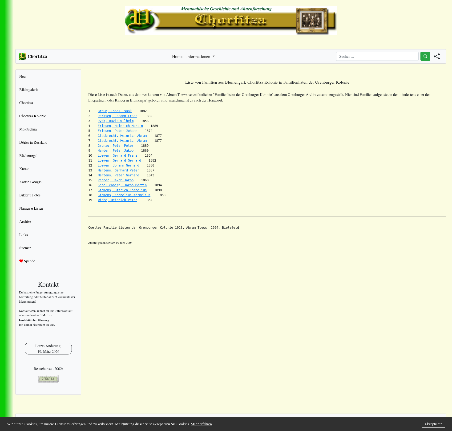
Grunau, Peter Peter (115, 145)
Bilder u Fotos (29, 194)
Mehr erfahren (201, 423)
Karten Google (30, 181)
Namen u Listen (31, 208)
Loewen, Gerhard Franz (117, 155)
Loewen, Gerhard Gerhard (119, 160)
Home (177, 56)
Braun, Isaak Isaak (115, 111)
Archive (25, 221)
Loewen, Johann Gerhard (118, 165)
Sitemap (25, 247)
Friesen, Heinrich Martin (120, 126)
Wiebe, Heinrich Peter (117, 200)
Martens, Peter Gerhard (118, 175)
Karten (24, 168)
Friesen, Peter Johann (117, 131)
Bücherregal (28, 155)
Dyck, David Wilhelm (115, 121)
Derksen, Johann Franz (117, 116)
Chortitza (26, 102)
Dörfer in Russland (33, 142)
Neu (22, 76)
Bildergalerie (28, 89)
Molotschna (28, 128)
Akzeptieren (433, 423)
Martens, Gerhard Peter (118, 170)
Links (23, 234)
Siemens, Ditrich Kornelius (122, 190)
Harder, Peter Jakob (115, 150)
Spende (29, 260)
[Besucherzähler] (48, 378)
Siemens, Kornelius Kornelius (124, 195)
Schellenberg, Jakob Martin (122, 185)
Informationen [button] (198, 56)
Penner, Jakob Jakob (115, 180)
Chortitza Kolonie (32, 115)
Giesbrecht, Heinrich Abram (122, 136)
